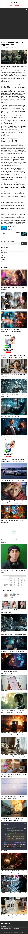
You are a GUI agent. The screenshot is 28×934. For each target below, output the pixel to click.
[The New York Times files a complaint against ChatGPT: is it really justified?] (8, 448)
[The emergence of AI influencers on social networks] (14, 600)
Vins (2, 261)
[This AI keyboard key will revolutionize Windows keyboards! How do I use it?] (14, 786)
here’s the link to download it (10, 436)
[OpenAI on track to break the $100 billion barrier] (14, 386)
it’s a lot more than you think (10, 416)
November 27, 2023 (6, 47)
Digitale (3, 255)
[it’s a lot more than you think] (14, 406)
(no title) (4, 851)
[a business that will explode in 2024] (14, 643)
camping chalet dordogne (6, 926)
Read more (4, 310)
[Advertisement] (14, 25)
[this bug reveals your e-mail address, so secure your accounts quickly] (8, 344)
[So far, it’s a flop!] (14, 582)
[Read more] (14, 300)
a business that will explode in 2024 (12, 651)
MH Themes (22, 932)
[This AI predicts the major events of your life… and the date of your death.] (14, 861)
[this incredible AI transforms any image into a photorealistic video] (14, 319)
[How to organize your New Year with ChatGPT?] (14, 512)
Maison (3, 257)
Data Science (4, 252)
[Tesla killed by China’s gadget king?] (14, 471)
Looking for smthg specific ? (7, 241)
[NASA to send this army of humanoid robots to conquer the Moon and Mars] (14, 622)
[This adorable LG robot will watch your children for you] (14, 766)
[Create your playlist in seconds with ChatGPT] (14, 278)
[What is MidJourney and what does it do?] (14, 556)
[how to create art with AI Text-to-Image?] (14, 531)
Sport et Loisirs (4, 259)
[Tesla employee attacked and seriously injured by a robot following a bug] (14, 808)
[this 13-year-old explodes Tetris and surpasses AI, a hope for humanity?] (14, 723)
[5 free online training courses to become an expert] (14, 661)
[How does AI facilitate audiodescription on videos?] (14, 366)
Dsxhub (14, 47)
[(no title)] (14, 836)
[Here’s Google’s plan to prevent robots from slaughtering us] (14, 905)
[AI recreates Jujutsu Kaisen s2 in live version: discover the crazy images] (14, 491)
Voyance (3, 264)
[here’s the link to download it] (14, 426)
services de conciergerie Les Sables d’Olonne (10, 928)
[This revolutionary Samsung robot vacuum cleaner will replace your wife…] (14, 745)
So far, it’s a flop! (6, 590)
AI (1, 250)
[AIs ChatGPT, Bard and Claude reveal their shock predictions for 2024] (14, 701)
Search (23, 243)
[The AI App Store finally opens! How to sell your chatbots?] (14, 883)
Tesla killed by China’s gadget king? (12, 480)
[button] (26, 9)
